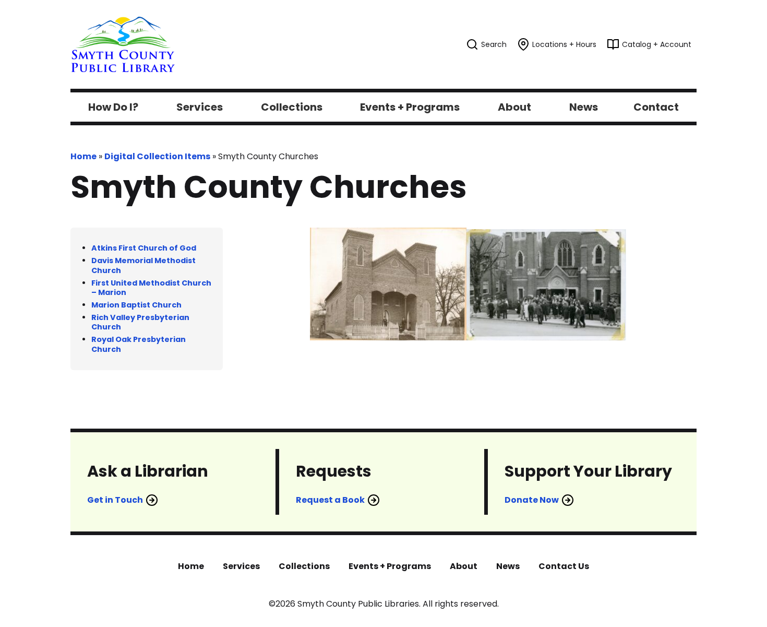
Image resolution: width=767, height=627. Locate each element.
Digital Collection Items (157, 156)
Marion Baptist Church (136, 305)
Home (83, 156)
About (463, 566)
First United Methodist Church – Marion (151, 288)
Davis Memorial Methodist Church (143, 265)
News (508, 566)
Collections (304, 566)
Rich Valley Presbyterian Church (140, 322)
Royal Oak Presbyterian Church (138, 344)
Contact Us (563, 566)
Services (241, 566)
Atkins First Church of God (143, 248)
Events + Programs (390, 566)
